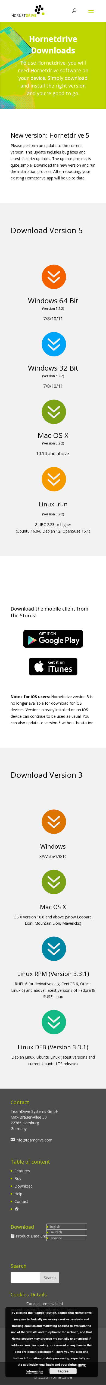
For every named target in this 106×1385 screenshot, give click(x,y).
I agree (63, 1371)
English (54, 1226)
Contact (21, 1201)
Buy (17, 1178)
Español (55, 1238)
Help (18, 1193)
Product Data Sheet (33, 1236)
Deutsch (55, 1232)
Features (22, 1170)
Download (23, 1186)
